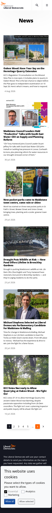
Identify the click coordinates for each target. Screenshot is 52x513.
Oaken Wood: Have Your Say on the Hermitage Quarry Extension (23, 70)
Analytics (30, 491)
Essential (13, 491)
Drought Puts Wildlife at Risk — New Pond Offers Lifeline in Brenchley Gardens (24, 262)
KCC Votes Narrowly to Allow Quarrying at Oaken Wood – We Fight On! (25, 391)
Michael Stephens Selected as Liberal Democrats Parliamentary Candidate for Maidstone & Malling (24, 325)
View (26, 64)
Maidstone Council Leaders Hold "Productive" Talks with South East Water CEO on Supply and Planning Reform (23, 135)
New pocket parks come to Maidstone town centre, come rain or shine (25, 201)
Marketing (13, 494)
